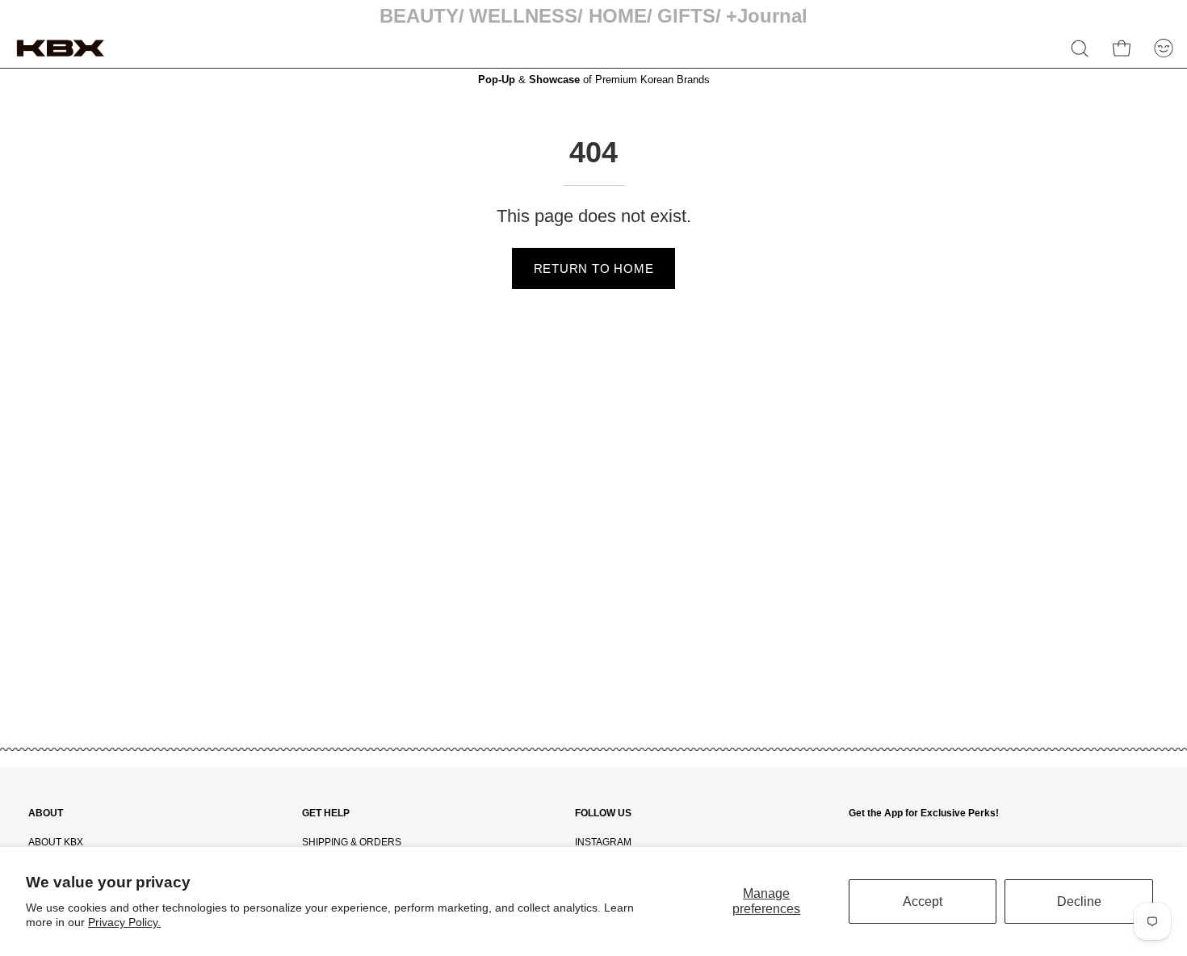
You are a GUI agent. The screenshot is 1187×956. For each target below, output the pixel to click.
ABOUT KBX (55, 842)
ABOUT (45, 813)
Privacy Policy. (124, 922)
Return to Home (594, 268)
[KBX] (60, 48)
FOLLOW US (603, 813)
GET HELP (326, 813)
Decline (1079, 901)
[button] (1080, 48)
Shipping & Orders (351, 842)
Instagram (603, 842)
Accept (922, 901)
